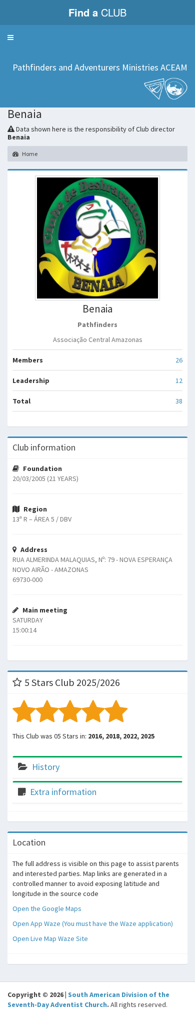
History (46, 766)
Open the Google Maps (47, 908)
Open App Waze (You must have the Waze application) (92, 923)
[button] (10, 37)
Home (29, 154)
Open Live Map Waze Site (50, 938)
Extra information (63, 792)
